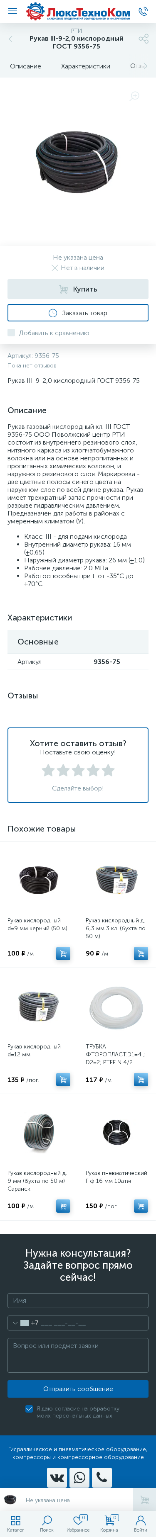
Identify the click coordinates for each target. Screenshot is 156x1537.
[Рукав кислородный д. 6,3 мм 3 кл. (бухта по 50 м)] (117, 880)
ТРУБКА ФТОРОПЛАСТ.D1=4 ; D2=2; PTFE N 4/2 (115, 1054)
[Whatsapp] (79, 1478)
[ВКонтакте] (57, 1478)
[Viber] (102, 1478)
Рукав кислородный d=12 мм (34, 1050)
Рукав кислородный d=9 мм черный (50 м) (37, 924)
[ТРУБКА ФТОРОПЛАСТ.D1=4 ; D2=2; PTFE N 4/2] (117, 1006)
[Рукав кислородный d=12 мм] (38, 1006)
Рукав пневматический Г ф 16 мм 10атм (116, 1177)
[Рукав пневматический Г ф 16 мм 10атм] (117, 1133)
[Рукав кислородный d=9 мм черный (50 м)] (38, 880)
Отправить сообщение (78, 1389)
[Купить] (63, 953)
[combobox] (23, 1323)
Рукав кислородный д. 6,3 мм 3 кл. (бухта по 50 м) (116, 928)
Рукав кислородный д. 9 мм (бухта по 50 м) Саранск (37, 1181)
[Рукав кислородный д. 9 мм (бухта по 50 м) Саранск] (38, 1133)
